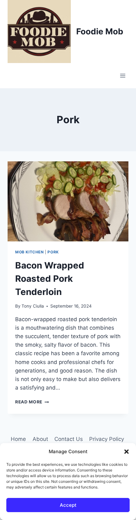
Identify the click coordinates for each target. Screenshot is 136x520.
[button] (126, 451)
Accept (68, 505)
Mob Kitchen (29, 252)
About (40, 439)
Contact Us (68, 439)
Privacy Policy (106, 439)
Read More (32, 401)
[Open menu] (122, 75)
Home (18, 439)
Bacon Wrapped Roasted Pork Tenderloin (49, 278)
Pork (53, 252)
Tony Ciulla (33, 306)
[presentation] (68, 201)
